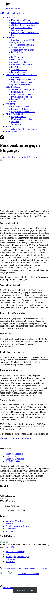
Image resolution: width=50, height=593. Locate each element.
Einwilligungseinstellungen (17, 526)
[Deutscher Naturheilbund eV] (14, 13)
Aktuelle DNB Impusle (10, 157)
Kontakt (9, 524)
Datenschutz (11, 528)
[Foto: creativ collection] (2, 138)
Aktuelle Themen (29, 157)
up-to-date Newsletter (15, 521)
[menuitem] (28, 26)
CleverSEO (9, 547)
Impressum (10, 531)
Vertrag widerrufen (25, 590)
